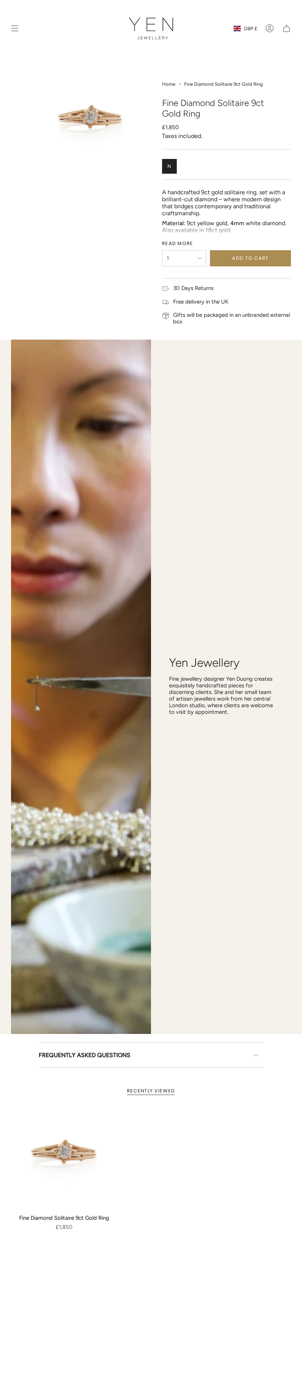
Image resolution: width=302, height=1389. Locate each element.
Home (168, 84)
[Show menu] (14, 28)
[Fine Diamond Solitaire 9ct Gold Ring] (64, 1158)
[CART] (286, 28)
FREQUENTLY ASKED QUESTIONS (84, 1055)
